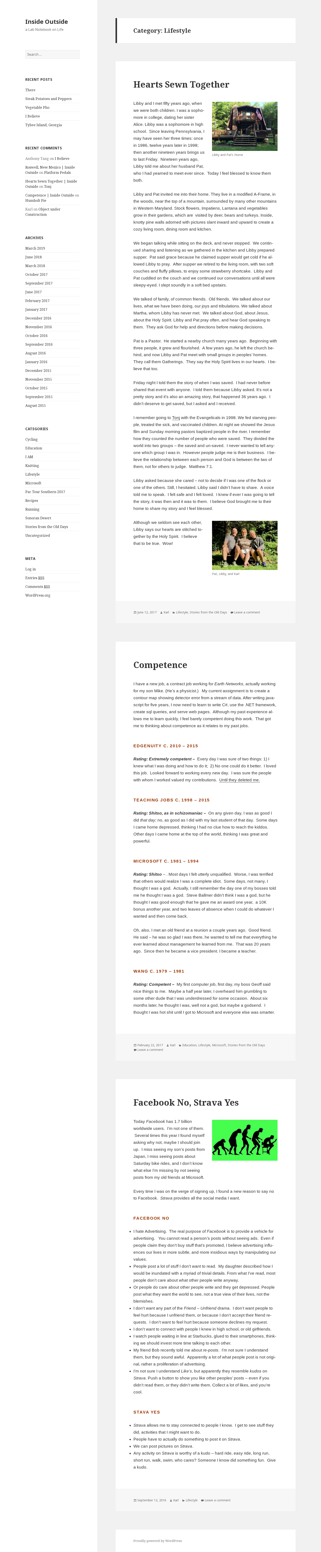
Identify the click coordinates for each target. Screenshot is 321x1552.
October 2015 (36, 388)
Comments (37, 586)
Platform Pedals (57, 172)
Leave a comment (247, 612)
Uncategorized (37, 535)
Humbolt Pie (35, 200)
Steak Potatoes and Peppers (48, 98)
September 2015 (39, 396)
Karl (166, 612)
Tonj (47, 186)
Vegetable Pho (37, 107)
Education (33, 448)
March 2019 (35, 248)
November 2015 (38, 379)
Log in (30, 569)
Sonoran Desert (38, 518)
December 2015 (38, 370)
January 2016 (36, 361)
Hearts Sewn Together (181, 84)
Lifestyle (32, 474)
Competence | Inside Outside (49, 195)
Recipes (31, 500)
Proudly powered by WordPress (157, 1541)
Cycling (31, 439)
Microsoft (33, 483)
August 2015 (35, 405)
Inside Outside (46, 21)
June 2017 (33, 292)
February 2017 (37, 300)
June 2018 (33, 257)
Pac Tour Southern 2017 (45, 491)
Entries (34, 577)
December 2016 (38, 318)
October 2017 (36, 274)
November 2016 (38, 327)
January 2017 (36, 309)
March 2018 (35, 265)
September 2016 (39, 344)
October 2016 (36, 335)
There (30, 90)
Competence (160, 664)
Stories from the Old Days (46, 526)
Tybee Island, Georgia (43, 125)
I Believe (32, 116)
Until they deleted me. (239, 780)
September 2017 (39, 283)
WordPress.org (37, 595)
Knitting (32, 465)
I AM (29, 456)
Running (32, 509)
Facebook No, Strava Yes (186, 1102)
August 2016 (35, 353)
